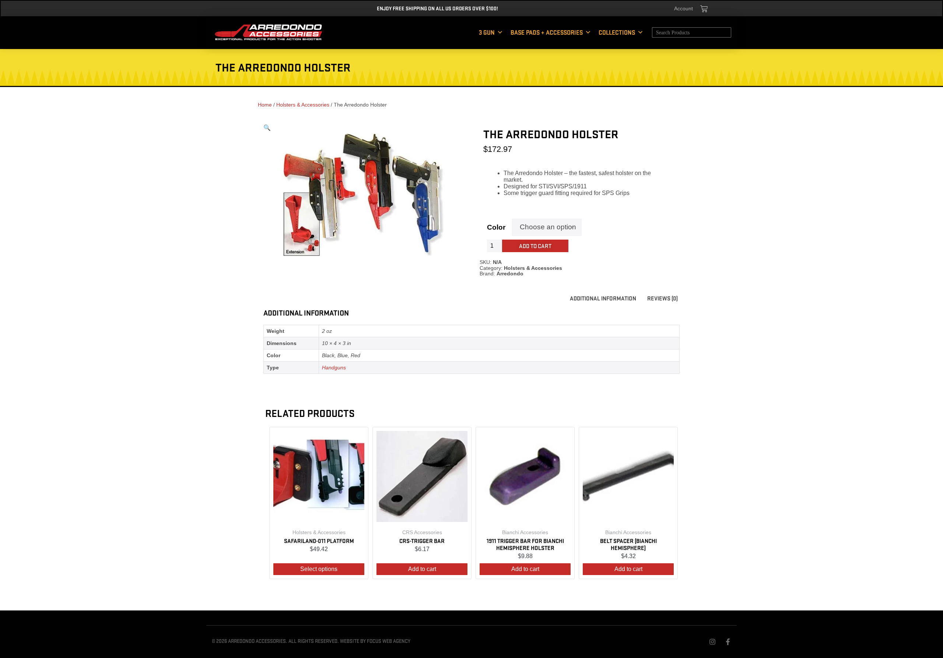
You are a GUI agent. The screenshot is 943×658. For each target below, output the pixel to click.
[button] (267, 128)
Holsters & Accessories (302, 105)
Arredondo (510, 273)
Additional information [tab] (603, 298)
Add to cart (535, 246)
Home (265, 105)
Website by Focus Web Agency (375, 640)
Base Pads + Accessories (547, 32)
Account (683, 8)
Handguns (334, 367)
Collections (617, 32)
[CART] (704, 8)
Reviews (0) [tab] (662, 298)
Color (496, 227)
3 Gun (487, 32)
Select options (318, 569)
